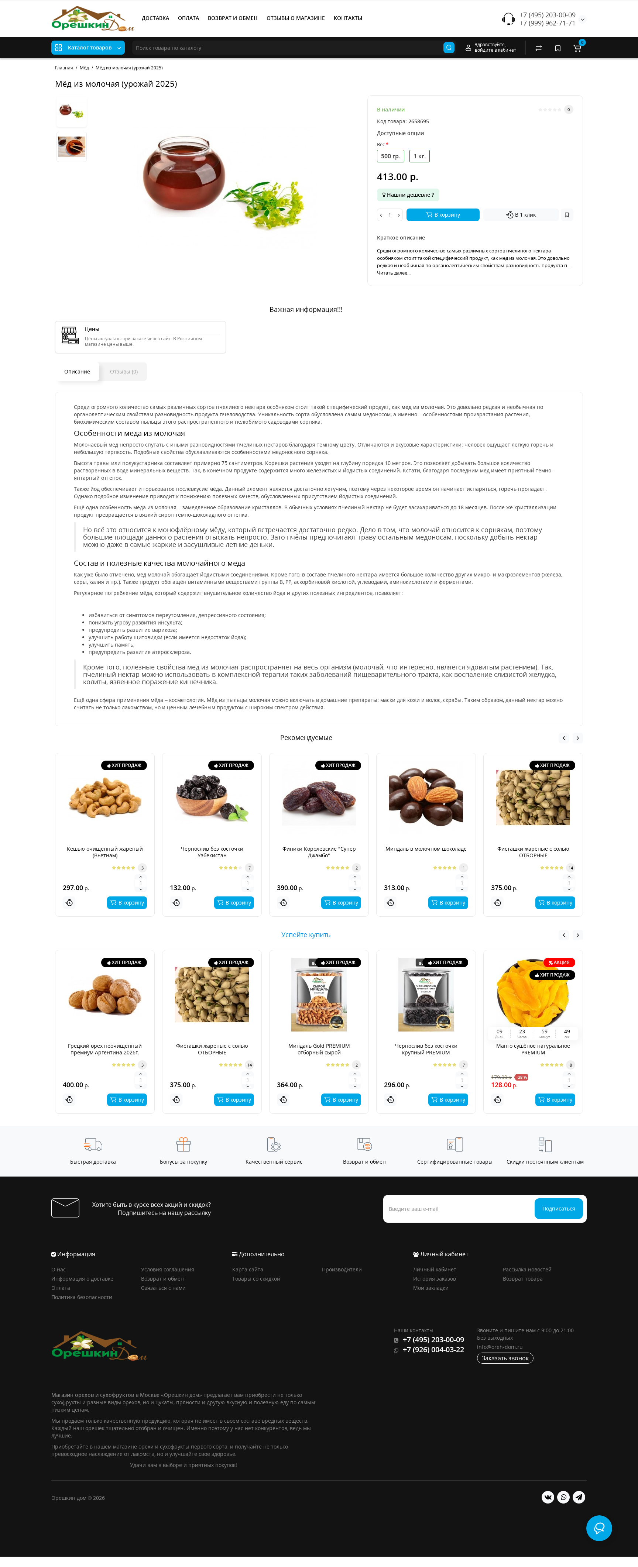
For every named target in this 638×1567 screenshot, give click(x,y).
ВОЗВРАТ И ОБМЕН (233, 17)
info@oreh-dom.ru (500, 1346)
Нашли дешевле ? (409, 194)
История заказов (434, 1278)
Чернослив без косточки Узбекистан (212, 852)
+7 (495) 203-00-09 (547, 14)
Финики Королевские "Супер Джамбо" (319, 852)
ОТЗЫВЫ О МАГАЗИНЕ (296, 17)
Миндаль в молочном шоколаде (426, 848)
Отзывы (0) (124, 371)
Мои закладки (431, 1287)
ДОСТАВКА (155, 17)
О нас (58, 1269)
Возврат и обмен (162, 1278)
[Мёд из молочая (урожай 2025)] (225, 187)
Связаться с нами (163, 1287)
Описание (77, 371)
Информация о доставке (82, 1278)
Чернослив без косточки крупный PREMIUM (426, 1049)
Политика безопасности (81, 1297)
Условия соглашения (167, 1269)
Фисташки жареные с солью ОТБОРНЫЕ (533, 852)
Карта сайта (247, 1269)
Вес (381, 144)
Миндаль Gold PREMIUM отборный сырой (319, 1049)
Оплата (60, 1287)
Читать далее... (394, 272)
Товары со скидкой (256, 1278)
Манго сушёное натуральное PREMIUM (533, 1049)
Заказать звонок (505, 1358)
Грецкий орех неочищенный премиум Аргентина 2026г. (105, 1049)
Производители (342, 1269)
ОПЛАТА (188, 17)
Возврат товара (523, 1278)
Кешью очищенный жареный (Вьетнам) (105, 852)
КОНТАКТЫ (348, 17)
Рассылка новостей (527, 1269)
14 (571, 868)
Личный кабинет (434, 1269)
